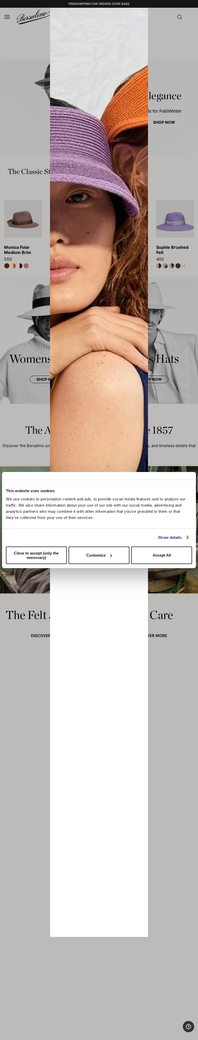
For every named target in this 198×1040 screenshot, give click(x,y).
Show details (170, 537)
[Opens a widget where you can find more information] (175, 1031)
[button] (142, 13)
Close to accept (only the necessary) (36, 555)
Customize (96, 555)
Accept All (162, 555)
